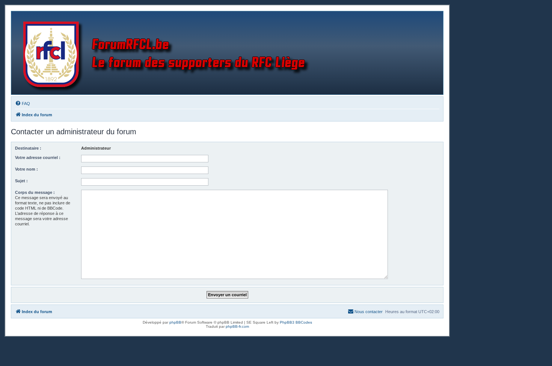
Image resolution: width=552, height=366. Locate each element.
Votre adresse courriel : (37, 157)
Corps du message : (35, 192)
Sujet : (21, 180)
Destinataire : (28, 148)
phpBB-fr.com (237, 326)
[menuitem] (22, 103)
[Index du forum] (167, 53)
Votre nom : (26, 169)
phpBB (175, 322)
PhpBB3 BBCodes (296, 322)
